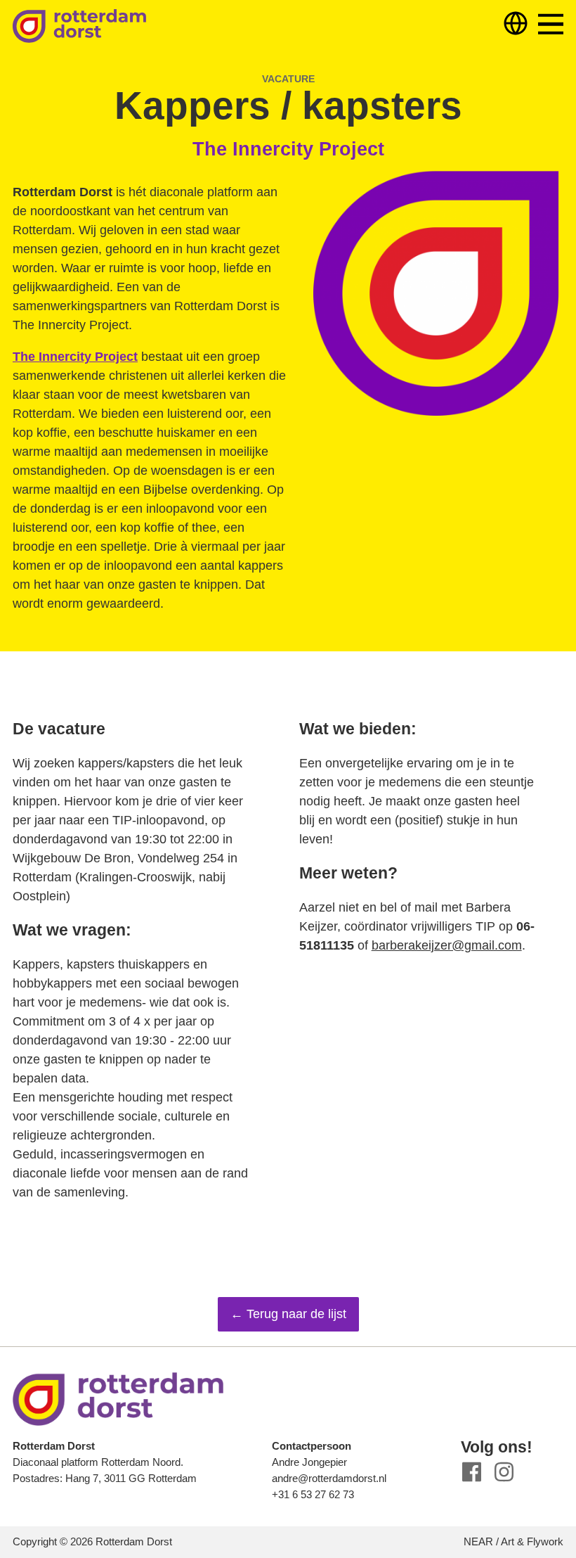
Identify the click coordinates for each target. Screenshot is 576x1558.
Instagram (504, 1472)
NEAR (478, 1541)
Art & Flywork (532, 1541)
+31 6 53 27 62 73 (313, 1494)
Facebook (472, 1472)
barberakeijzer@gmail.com (447, 945)
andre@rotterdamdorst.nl (329, 1478)
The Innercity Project (75, 357)
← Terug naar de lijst (288, 1314)
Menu (550, 24)
